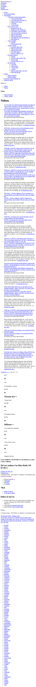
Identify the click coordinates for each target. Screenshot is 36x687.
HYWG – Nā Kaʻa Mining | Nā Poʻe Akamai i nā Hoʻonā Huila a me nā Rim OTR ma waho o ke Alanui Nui (19, 199)
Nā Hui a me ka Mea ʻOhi (18, 58)
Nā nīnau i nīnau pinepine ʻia (12, 78)
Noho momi (14, 66)
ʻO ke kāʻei (4, 517)
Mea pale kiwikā (15, 72)
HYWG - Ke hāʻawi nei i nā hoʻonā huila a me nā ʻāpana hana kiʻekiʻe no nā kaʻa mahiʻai (18, 132)
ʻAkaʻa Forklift (12, 40)
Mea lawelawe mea (16, 50)
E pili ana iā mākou (9, 14)
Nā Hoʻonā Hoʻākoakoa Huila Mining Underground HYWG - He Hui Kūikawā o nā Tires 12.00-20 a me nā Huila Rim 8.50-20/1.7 (19, 269)
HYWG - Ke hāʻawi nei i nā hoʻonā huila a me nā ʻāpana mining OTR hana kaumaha (18, 220)
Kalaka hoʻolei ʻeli (16, 28)
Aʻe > (6, 372)
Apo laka (13, 64)
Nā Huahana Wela (6, 516)
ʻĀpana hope (14, 67)
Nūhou (6, 74)
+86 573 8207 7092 (17, 507)
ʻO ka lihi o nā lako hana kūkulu (17, 17)
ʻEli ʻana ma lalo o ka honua (19, 33)
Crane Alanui (15, 25)
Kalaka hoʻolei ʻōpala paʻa (18, 29)
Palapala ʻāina (16, 516)
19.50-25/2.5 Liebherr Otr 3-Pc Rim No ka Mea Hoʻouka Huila (17, 519)
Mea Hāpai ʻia (15, 39)
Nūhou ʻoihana (12, 77)
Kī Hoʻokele (8, 519)
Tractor (13, 56)
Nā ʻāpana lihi (11, 63)
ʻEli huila (13, 23)
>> (9, 372)
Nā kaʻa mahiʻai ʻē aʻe (17, 61)
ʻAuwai (13, 69)
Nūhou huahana (12, 75)
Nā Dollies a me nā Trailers (18, 31)
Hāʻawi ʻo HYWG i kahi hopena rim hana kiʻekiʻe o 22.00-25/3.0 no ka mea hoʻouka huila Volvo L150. (18, 314)
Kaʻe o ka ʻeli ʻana (13, 26)
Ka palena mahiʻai (13, 55)
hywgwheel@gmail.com (16, 505)
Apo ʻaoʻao (16, 519)
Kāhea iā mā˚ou (8, 80)
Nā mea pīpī (14, 59)
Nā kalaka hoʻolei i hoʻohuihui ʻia (20, 37)
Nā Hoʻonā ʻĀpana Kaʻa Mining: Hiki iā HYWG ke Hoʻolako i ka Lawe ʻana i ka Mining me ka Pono (18, 355)
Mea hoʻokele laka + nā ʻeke (19, 70)
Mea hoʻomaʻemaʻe (16, 22)
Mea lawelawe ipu (16, 44)
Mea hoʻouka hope (16, 48)
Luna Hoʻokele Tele (16, 47)
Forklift (13, 42)
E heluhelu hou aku (29, 125)
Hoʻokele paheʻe (15, 52)
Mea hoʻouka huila (16, 34)
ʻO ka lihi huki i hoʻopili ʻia (18, 20)
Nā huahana (7, 15)
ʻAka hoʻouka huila (16, 18)
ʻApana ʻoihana (12, 45)
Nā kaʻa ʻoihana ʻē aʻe (17, 53)
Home (6, 12)
